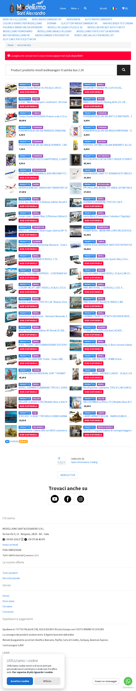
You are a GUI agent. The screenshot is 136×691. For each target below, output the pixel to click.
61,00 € (87, 234)
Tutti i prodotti (10, 572)
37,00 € (22, 192)
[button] (85, 8)
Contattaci (8, 611)
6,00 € (87, 120)
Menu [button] (74, 8)
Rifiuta (47, 681)
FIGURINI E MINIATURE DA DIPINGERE (22, 27)
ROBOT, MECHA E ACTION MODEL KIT (94, 35)
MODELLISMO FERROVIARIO (17, 31)
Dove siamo (8, 601)
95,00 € (87, 163)
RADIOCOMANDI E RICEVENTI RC (52, 35)
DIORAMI (51, 23)
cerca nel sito (24, 45)
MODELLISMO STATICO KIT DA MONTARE (97, 31)
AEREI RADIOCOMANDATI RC (47, 19)
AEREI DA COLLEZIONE (15, 19)
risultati (14, 441)
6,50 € (22, 163)
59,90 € (87, 249)
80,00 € (22, 120)
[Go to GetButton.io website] (128, 688)
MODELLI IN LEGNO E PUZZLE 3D (64, 27)
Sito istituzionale (11, 578)
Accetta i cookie (20, 681)
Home (63, 8)
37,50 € (87, 192)
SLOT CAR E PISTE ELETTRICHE (19, 39)
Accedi (103, 8)
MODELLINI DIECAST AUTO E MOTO (106, 27)
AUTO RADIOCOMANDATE (98, 19)
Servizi (5, 595)
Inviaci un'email (10, 544)
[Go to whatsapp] (128, 681)
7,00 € (22, 149)
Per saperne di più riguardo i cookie (32, 672)
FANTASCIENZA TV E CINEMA (118, 23)
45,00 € (22, 377)
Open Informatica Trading (84, 462)
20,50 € (22, 420)
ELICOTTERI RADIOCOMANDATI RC (79, 23)
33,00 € (87, 177)
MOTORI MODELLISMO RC (16, 35)
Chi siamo (7, 606)
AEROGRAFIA (73, 19)
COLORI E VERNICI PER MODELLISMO (22, 23)
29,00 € (87, 406)
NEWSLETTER (67, 475)
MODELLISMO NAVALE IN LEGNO (54, 31)
